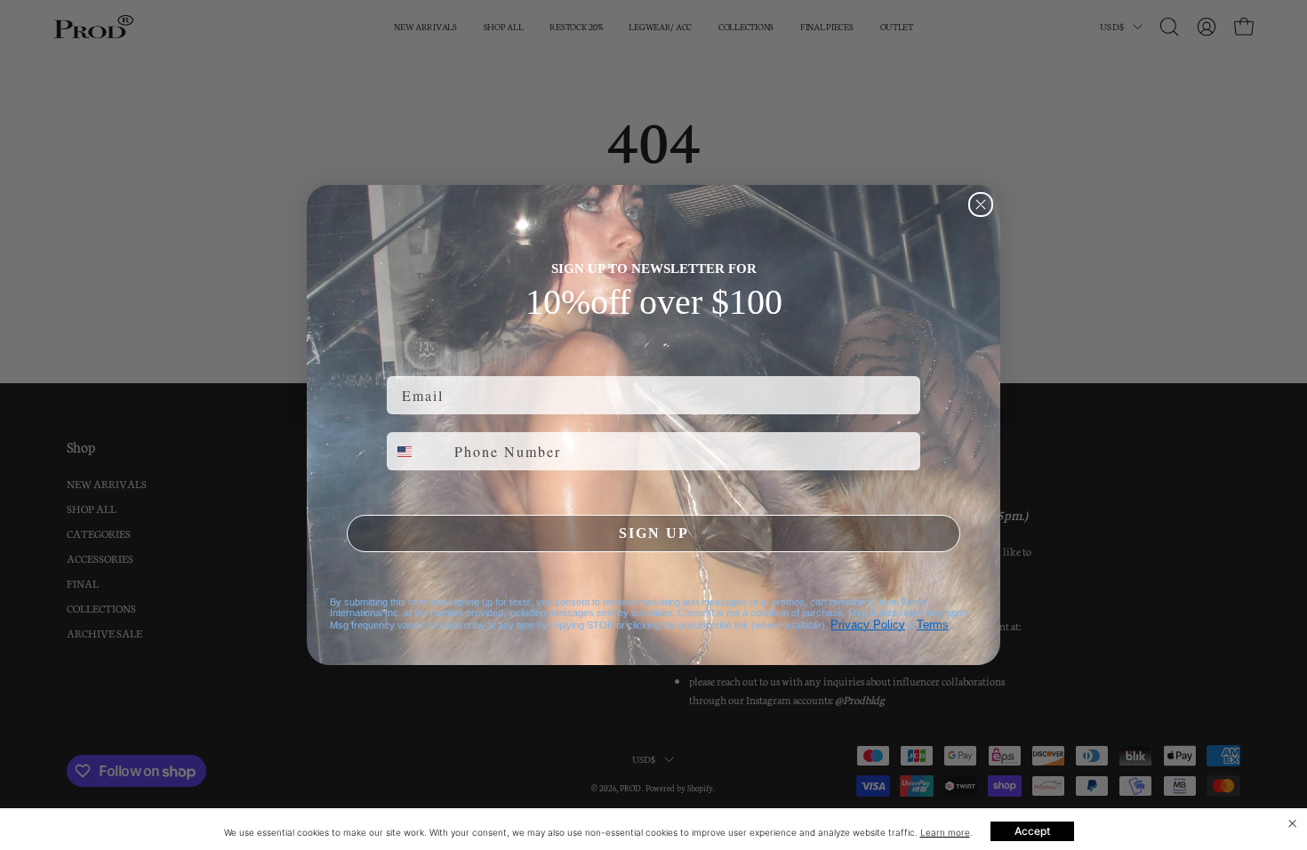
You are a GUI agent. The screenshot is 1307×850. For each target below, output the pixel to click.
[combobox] (416, 451)
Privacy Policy (867, 624)
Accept (1032, 831)
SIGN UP (654, 533)
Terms (933, 624)
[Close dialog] (980, 204)
